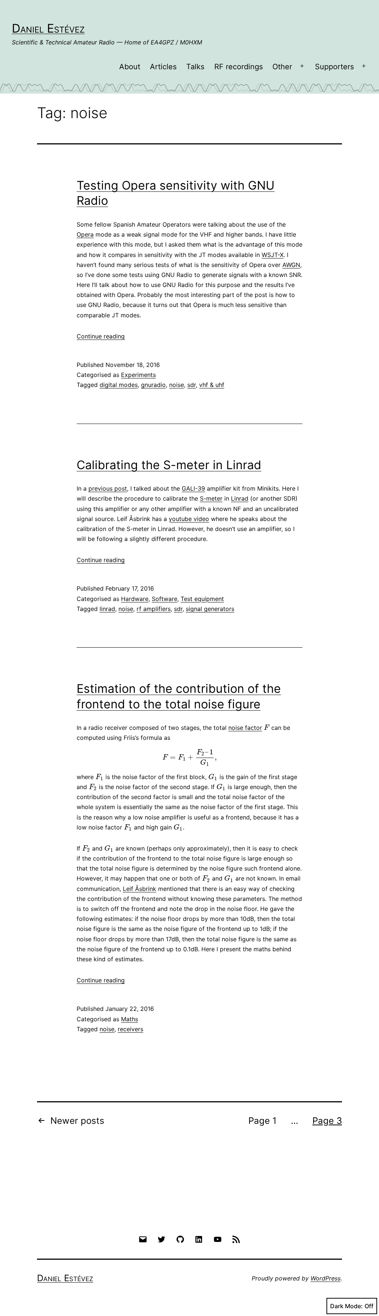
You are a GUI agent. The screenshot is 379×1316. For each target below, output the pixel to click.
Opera (85, 234)
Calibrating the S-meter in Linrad (169, 465)
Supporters (334, 66)
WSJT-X (273, 254)
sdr (191, 384)
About (129, 66)
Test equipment (202, 598)
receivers (130, 1029)
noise (176, 384)
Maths (129, 1019)
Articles (163, 66)
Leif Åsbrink (139, 888)
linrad (107, 608)
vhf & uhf (211, 384)
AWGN (291, 264)
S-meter (211, 498)
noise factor (245, 727)
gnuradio (153, 384)
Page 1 (262, 1120)
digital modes (119, 384)
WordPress (326, 1278)
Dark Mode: (346, 1306)
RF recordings (238, 66)
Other (282, 66)
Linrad (239, 498)
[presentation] (266, 727)
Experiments (138, 374)
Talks (195, 66)
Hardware (134, 598)
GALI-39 (193, 488)
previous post (107, 488)
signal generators (210, 608)
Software (164, 598)
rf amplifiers (154, 608)
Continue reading (101, 336)
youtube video (189, 518)
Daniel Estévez (48, 28)
